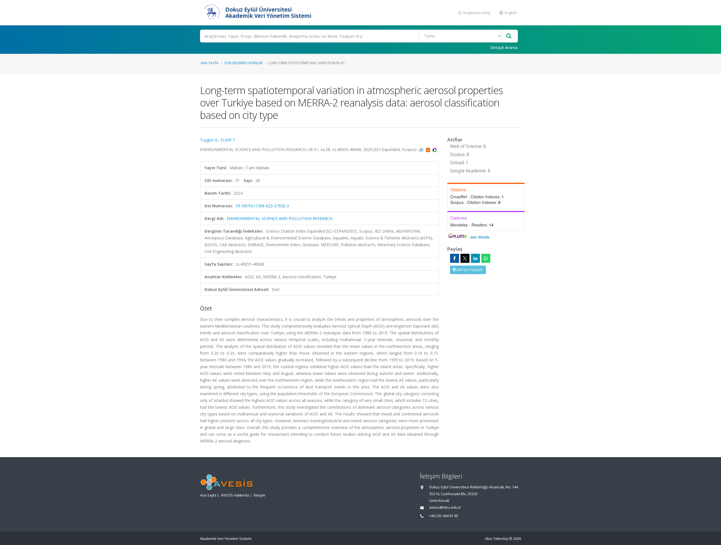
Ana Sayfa (210, 63)
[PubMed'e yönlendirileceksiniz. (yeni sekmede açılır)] (421, 149)
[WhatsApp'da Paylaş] (485, 258)
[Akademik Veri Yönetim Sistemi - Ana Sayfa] (212, 12)
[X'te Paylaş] (464, 258)
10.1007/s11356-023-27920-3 (262, 205)
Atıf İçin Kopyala (470, 269)
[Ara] (508, 36)
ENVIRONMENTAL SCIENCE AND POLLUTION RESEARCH (279, 218)
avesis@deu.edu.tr (445, 507)
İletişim (259, 495)
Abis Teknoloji (496, 538)
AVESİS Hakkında (235, 495)
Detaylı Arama (503, 47)
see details (479, 237)
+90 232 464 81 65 (443, 515)
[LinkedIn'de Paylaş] (475, 258)
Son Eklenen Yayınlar (243, 63)
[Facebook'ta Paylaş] (454, 258)
